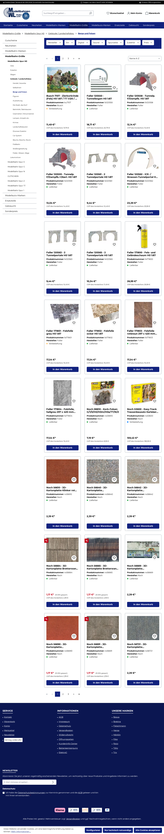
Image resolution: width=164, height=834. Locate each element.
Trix (115, 752)
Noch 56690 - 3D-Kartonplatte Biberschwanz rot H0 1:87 (61, 645)
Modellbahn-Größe (15, 56)
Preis (146, 42)
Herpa (116, 730)
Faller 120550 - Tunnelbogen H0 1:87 (99, 97)
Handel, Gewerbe (19, 83)
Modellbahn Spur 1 (16, 190)
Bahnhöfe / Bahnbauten (22, 109)
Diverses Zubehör (19, 131)
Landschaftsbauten (20, 127)
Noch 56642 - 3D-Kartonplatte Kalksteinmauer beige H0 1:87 (142, 489)
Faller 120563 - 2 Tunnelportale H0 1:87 (59, 254)
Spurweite (113, 42)
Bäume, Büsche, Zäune (22, 140)
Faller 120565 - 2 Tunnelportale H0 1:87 (100, 254)
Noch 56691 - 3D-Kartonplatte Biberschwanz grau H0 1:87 (100, 645)
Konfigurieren (93, 830)
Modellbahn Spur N (16, 171)
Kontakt (8, 717)
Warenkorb (9, 721)
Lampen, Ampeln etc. (21, 118)
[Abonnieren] (52, 782)
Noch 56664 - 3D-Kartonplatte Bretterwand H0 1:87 (62, 567)
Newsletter (9, 735)
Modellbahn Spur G (16, 167)
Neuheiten (10, 46)
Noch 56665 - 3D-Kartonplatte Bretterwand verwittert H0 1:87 (102, 567)
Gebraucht (10, 206)
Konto (7, 726)
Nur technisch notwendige (118, 830)
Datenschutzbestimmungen (31, 792)
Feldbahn (16, 144)
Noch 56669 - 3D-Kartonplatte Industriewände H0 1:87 (141, 567)
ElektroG (63, 752)
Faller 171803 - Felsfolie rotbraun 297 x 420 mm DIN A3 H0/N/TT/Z (141, 332)
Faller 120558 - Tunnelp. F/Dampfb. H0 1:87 (141, 97)
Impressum (64, 721)
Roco (115, 743)
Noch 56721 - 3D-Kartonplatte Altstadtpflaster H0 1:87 (141, 645)
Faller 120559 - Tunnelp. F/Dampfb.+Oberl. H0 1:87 (61, 175)
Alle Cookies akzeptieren (148, 830)
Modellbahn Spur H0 (17, 61)
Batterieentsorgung (68, 748)
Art (68, 42)
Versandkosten (66, 730)
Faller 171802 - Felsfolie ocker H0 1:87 (100, 332)
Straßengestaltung (20, 149)
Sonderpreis (11, 211)
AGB (61, 717)
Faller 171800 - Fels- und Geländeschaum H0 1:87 (141, 254)
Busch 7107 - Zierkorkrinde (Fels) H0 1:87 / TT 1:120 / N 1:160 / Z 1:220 (62, 97)
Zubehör (13, 70)
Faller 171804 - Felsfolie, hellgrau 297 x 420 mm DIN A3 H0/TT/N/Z (60, 410)
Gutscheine (11, 40)
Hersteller (53, 42)
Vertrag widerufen (13, 740)
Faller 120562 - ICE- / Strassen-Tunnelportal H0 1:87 (142, 175)
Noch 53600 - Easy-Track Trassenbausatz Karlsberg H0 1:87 (142, 410)
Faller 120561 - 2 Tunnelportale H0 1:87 (100, 175)
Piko (115, 739)
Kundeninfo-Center (68, 743)
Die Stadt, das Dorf (20, 105)
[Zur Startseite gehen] (17, 13)
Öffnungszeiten (66, 739)
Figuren (16, 96)
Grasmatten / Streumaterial (23, 114)
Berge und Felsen (20, 92)
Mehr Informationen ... (21, 831)
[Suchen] (91, 13)
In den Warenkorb (62, 134)
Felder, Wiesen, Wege (21, 153)
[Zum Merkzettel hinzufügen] (73, 87)
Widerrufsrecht (66, 735)
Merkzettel (9, 730)
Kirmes (15, 122)
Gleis (12, 66)
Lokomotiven (15, 157)
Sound (96, 42)
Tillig (115, 748)
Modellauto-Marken (15, 195)
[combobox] (65, 13)
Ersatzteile (10, 201)
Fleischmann (119, 726)
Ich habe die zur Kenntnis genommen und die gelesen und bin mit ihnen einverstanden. (52, 794)
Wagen (13, 74)
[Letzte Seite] (79, 58)
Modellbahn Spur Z (16, 181)
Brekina (117, 721)
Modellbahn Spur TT (16, 186)
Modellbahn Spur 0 (16, 162)
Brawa (116, 717)
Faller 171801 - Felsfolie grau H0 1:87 (59, 332)
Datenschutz (65, 726)
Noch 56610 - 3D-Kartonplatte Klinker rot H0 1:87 (60, 489)
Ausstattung (17, 101)
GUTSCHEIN (13, 176)
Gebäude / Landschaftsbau (20, 79)
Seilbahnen (17, 88)
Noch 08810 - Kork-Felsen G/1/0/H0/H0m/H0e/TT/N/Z (103, 410)
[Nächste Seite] (73, 58)
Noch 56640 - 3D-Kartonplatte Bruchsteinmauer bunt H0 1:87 (102, 489)
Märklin (117, 735)
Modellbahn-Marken (15, 51)
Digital (81, 42)
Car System (17, 136)
